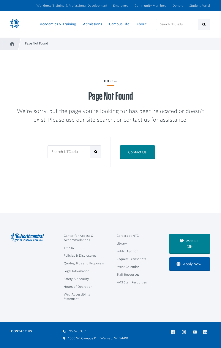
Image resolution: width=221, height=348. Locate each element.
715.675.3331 (77, 331)
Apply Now (191, 264)
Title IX (69, 247)
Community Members (150, 5)
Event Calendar (128, 267)
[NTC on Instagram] (184, 332)
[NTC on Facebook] (173, 332)
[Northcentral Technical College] (28, 237)
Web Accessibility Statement (77, 296)
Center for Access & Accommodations (78, 238)
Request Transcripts (131, 259)
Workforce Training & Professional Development (71, 5)
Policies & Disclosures (80, 255)
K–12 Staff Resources (132, 282)
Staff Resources (128, 274)
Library (122, 243)
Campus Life (119, 24)
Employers (120, 5)
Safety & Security (76, 279)
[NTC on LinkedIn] (206, 332)
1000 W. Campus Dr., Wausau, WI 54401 (97, 338)
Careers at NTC (128, 235)
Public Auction (127, 251)
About (141, 24)
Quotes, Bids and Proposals (84, 263)
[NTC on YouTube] (195, 332)
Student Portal (199, 5)
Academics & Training (58, 24)
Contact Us (137, 152)
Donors (177, 5)
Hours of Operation (78, 286)
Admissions (92, 24)
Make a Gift (191, 244)
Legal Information (77, 271)
